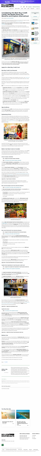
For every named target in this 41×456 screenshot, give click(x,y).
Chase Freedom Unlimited (10, 120)
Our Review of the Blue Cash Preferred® (12, 233)
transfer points (10, 174)
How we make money (19, 21)
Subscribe (30, 6)
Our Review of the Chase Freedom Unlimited (13, 160)
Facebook (34, 435)
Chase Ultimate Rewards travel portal (22, 173)
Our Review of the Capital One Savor (11, 310)
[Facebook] (21, 6)
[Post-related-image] (8, 414)
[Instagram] (26, 6)
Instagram (34, 438)
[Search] (39, 8)
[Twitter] (24, 6)
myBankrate (27, 77)
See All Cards (35, 16)
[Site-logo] (7, 5)
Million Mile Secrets (10, 18)
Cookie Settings (35, 449)
